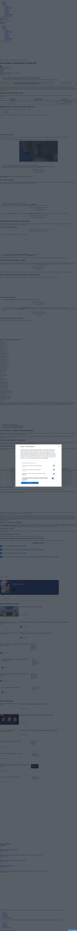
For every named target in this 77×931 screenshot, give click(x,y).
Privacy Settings (73, 930)
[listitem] (38, 463)
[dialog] (38, 465)
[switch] (53, 465)
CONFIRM (30, 482)
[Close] (59, 447)
